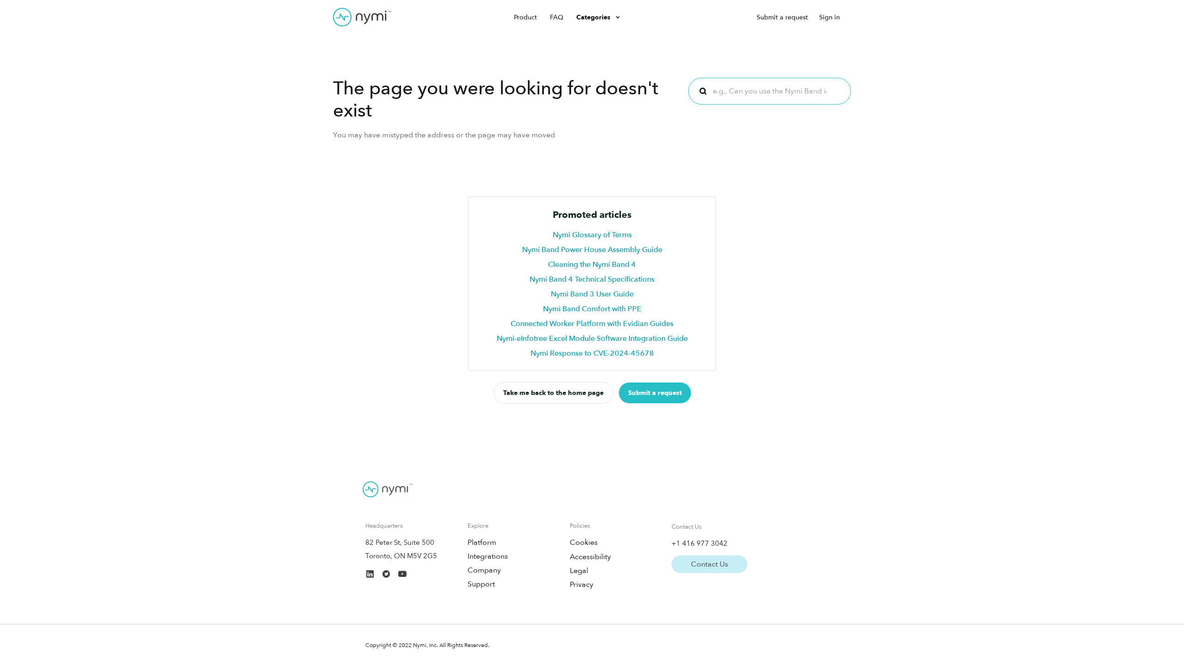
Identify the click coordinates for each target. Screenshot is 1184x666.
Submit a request (782, 17)
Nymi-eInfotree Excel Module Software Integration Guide (592, 338)
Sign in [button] (829, 17)
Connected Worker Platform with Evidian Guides (592, 324)
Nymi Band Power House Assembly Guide (592, 250)
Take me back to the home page (553, 392)
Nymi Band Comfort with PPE (592, 309)
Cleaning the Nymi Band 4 (592, 264)
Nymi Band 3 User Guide (592, 294)
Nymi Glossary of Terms (592, 235)
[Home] (362, 17)
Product (525, 17)
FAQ (556, 17)
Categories (594, 17)
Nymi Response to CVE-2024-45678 (592, 353)
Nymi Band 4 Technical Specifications (592, 279)
